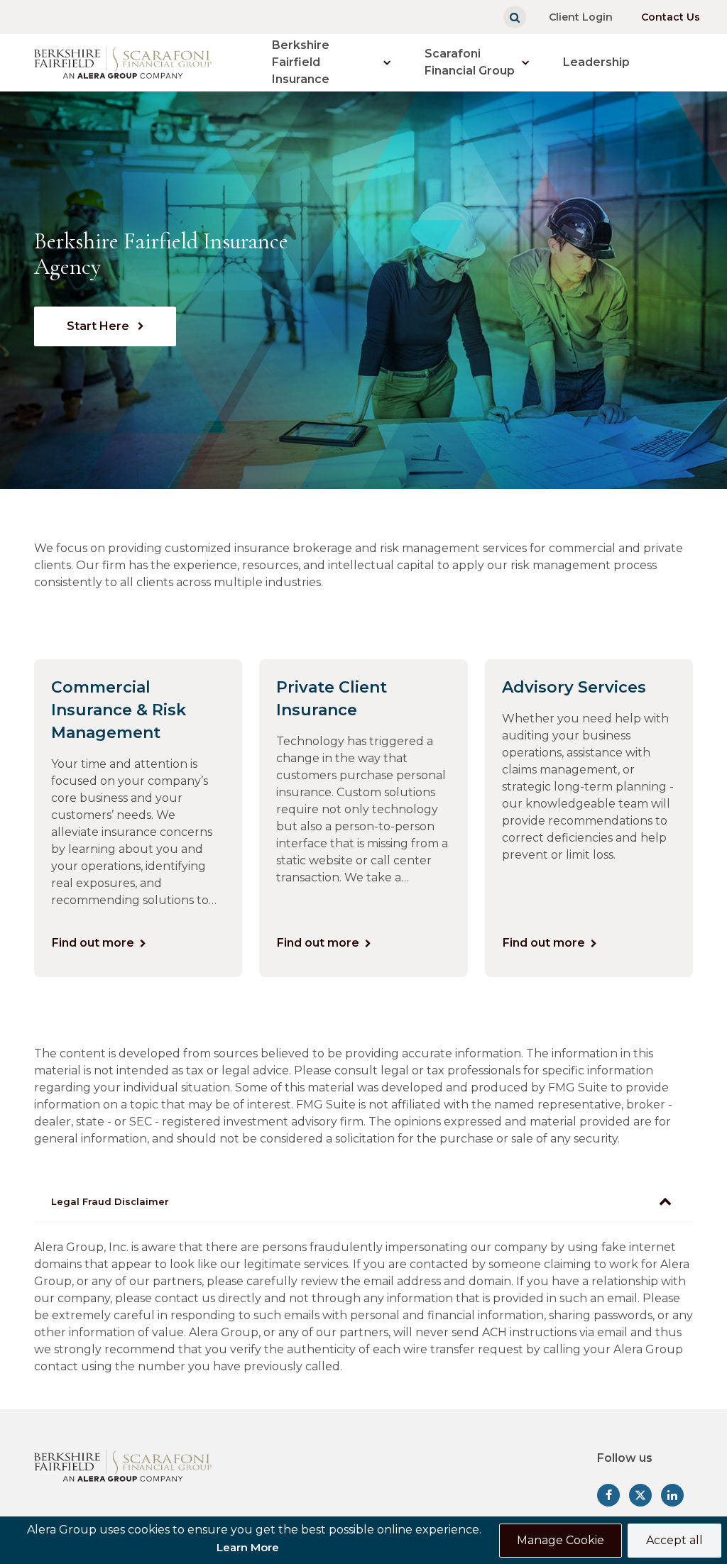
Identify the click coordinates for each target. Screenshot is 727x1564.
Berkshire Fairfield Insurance (300, 62)
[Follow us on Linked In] (672, 1495)
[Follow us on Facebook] (608, 1495)
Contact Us (670, 17)
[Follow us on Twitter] (640, 1495)
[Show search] (514, 17)
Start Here (99, 326)
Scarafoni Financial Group (470, 62)
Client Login (581, 17)
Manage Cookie (560, 1540)
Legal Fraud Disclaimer (110, 1201)
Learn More (248, 1547)
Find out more (93, 942)
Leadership (596, 62)
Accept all (674, 1540)
